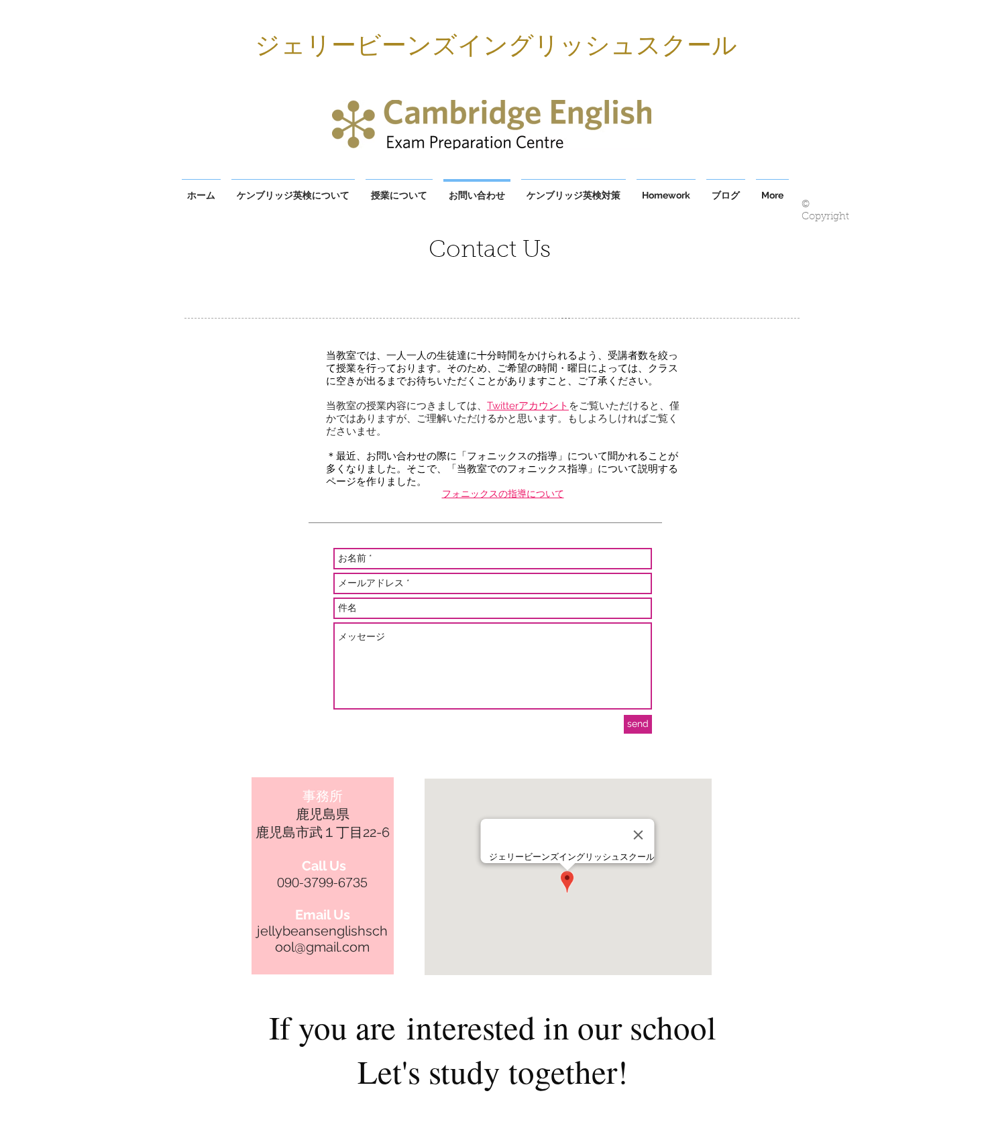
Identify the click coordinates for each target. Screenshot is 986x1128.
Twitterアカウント (528, 406)
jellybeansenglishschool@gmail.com (322, 939)
